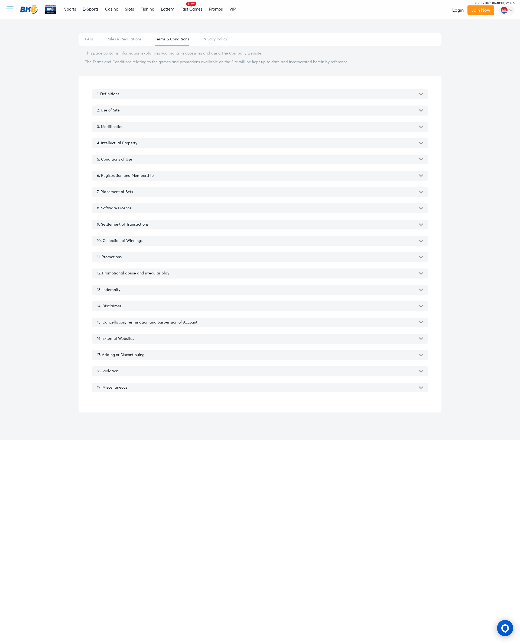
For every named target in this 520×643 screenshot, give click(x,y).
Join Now (481, 10)
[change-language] (507, 10)
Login (458, 10)
